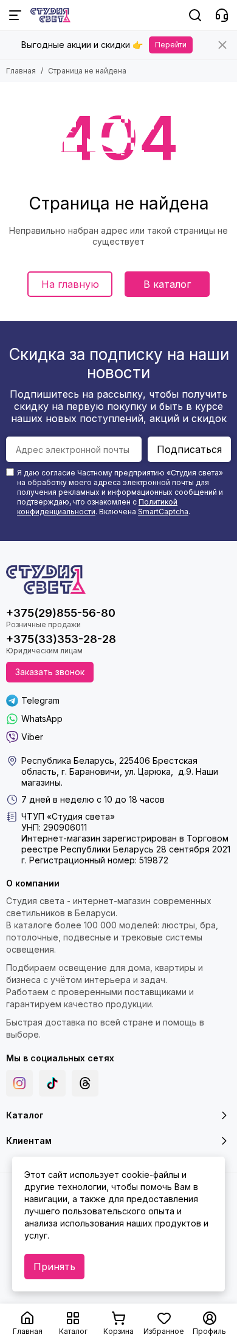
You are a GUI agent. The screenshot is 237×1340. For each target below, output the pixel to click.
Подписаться (189, 449)
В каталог (167, 284)
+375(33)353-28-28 (61, 639)
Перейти (171, 44)
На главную (70, 284)
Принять (54, 1266)
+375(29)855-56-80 (60, 613)
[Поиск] (195, 15)
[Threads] (85, 1083)
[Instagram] (19, 1083)
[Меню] (15, 15)
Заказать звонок (49, 672)
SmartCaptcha (163, 511)
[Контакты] (221, 15)
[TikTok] (52, 1083)
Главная (21, 70)
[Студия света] (50, 15)
